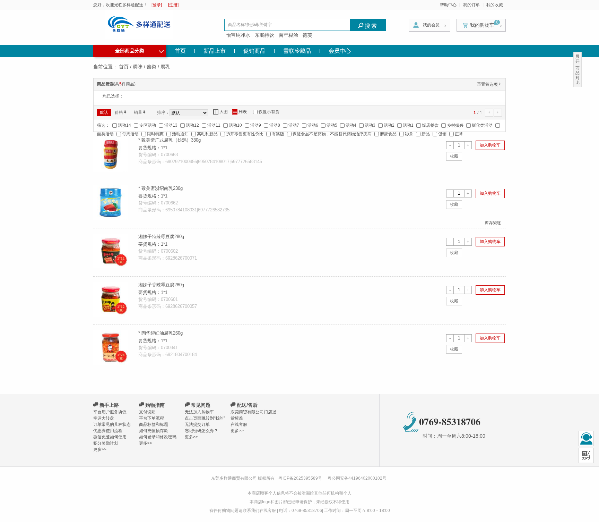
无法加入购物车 (199, 412)
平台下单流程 (151, 418)
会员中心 (340, 51)
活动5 (332, 125)
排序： (163, 112)
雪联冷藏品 (297, 51)
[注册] (173, 4)
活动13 (170, 125)
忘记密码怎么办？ (201, 430)
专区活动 (147, 125)
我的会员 (431, 25)
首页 (180, 51)
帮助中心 (448, 4)
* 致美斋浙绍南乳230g (160, 188)
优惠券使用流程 (107, 430)
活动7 (293, 125)
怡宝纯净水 (238, 35)
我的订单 (471, 4)
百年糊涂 (288, 35)
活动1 (408, 125)
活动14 (124, 125)
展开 (577, 59)
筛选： (103, 125)
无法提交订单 (197, 424)
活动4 (351, 125)
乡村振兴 (455, 125)
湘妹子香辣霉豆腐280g (161, 284)
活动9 (255, 125)
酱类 (151, 66)
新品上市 (214, 51)
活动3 (370, 125)
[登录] (156, 4)
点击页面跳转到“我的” (205, 418)
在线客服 (239, 424)
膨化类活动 (482, 125)
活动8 (274, 125)
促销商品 (254, 51)
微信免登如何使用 (110, 437)
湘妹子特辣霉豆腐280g (161, 236)
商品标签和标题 (153, 424)
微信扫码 (586, 455)
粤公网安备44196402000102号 (357, 478)
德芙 (307, 35)
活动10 (235, 125)
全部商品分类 (139, 50)
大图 (220, 112)
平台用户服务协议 (110, 412)
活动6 (312, 125)
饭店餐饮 (430, 125)
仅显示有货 (269, 111)
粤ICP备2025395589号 (300, 478)
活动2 (389, 125)
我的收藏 (494, 4)
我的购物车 (482, 25)
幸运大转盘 (103, 418)
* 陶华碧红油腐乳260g (160, 333)
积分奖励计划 (105, 443)
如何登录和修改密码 (157, 437)
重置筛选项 (489, 84)
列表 (239, 112)
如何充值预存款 (153, 430)
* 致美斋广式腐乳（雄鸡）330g (169, 140)
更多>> (99, 449)
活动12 (192, 125)
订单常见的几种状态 (112, 424)
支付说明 (147, 412)
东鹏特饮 (264, 35)
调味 (137, 66)
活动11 (213, 125)
